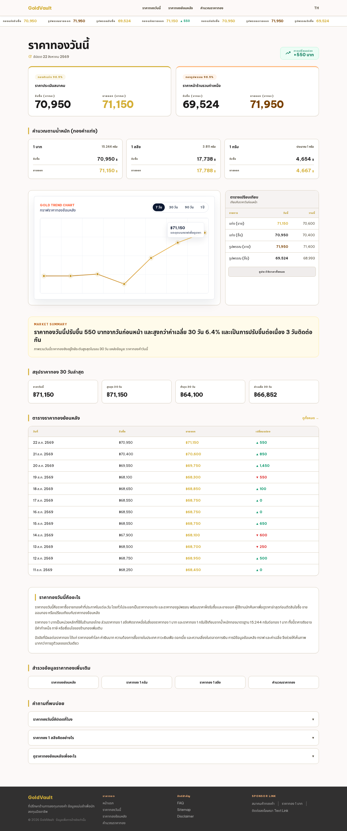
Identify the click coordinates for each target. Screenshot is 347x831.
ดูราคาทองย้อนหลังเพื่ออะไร (173, 756)
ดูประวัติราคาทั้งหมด (272, 271)
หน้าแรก (108, 803)
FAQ (180, 803)
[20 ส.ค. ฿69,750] (150, 257)
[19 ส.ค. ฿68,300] (124, 284)
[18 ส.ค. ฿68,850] (97, 274)
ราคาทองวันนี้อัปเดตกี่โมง (173, 719)
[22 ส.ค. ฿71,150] (204, 232)
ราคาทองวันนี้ (151, 8)
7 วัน (159, 207)
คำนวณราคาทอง (211, 8)
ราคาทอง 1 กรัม (137, 682)
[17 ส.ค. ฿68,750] (70, 275)
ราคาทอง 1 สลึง (210, 682)
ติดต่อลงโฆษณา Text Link (270, 811)
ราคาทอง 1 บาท (292, 803)
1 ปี (202, 207)
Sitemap (184, 810)
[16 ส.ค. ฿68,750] (44, 275)
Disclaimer (185, 816)
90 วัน (189, 207)
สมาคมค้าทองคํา (263, 803)
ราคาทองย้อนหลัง (180, 8)
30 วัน (173, 207)
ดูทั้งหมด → (310, 418)
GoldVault (40, 8)
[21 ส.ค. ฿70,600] (177, 242)
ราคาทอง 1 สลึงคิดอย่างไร (173, 737)
